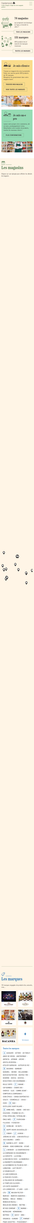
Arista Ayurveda (9, 1062)
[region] (17, 570)
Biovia (13, 1078)
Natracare (7, 1211)
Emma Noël (11, 1110)
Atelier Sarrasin (9, 1065)
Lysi (4, 1192)
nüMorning (17, 1211)
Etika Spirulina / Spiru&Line (14, 1116)
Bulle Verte (7, 1084)
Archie (21, 1059)
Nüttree (6, 1215)
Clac (12, 1091)
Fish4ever (15, 1123)
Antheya (6, 1059)
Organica (6, 1219)
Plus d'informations (14, 135)
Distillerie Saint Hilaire (12, 1106)
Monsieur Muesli (9, 1202)
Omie (22, 1215)
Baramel (6, 1072)
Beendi (14, 1072)
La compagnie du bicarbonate (14, 1153)
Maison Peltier (17, 1192)
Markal (6, 1199)
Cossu (23, 1100)
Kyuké (26, 1146)
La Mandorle (24, 1159)
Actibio (18, 1053)
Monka (19, 1199)
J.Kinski (20, 1133)
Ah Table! (26, 1053)
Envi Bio (26, 1110)
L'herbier (10, 1150)
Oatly (17, 1215)
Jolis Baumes (8, 1140)
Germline (10, 1126)
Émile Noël (7, 1119)
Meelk (13, 1199)
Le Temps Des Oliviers (11, 1183)
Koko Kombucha (16, 1146)
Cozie (5, 1103)
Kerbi (21, 1143)
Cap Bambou (7, 1088)
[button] (18, 569)
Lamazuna (7, 1168)
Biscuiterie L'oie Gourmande (14, 1081)
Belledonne (23, 1072)
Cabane (21, 1084)
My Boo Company (9, 1208)
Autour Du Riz (23, 1065)
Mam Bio (6, 1196)
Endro (19, 1110)
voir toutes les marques (15, 89)
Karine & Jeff (12, 1143)
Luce (26, 1189)
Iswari (9, 1133)
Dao (13, 1103)
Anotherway (21, 1056)
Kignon (5, 1146)
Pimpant (26, 1219)
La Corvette (7, 1156)
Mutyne (22, 1205)
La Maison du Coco (10, 1159)
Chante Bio (18, 1088)
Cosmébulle (14, 1100)
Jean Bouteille (23, 1137)
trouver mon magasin (14, 84)
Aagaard (10, 1053)
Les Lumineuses (9, 1189)
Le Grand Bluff (9, 1171)
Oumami (15, 1219)
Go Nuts (19, 1126)
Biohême (6, 1078)
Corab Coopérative (21, 1097)
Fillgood (6, 1123)
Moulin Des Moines (10, 1205)
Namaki (23, 1208)
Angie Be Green (9, 1056)
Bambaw (18, 1069)
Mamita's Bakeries (18, 1196)
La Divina (17, 1156)
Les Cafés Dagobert (10, 1186)
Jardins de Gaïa (9, 1137)
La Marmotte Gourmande (12, 1162)
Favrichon (21, 1119)
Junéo (17, 1140)
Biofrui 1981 (23, 1075)
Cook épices (7, 1097)
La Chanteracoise (22, 1150)
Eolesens (6, 1113)
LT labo (20, 1189)
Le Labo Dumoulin (10, 1174)
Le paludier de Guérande (12, 1180)
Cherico (6, 1091)
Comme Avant (21, 1091)
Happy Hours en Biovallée (17, 1130)
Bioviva (21, 1078)
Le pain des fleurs (10, 1177)
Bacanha (10, 1069)
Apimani (14, 1059)
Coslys (5, 1100)
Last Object (17, 1168)
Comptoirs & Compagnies (12, 1094)
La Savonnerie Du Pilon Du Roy (15, 1165)
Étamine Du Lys (17, 1113)
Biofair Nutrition (10, 1075)
